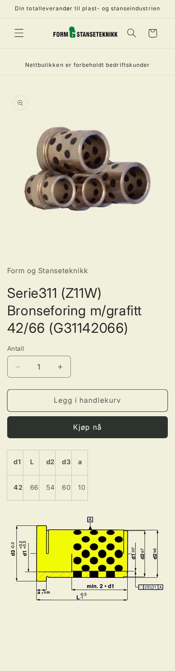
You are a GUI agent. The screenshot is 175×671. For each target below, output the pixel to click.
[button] (19, 33)
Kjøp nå (87, 427)
